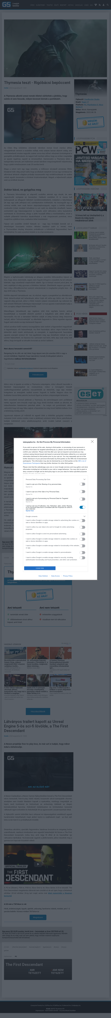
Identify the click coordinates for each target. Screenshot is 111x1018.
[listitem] (55, 479)
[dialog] (55, 509)
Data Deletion (43, 576)
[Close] (93, 442)
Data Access (55, 576)
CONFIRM (40, 568)
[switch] (82, 484)
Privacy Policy (68, 576)
